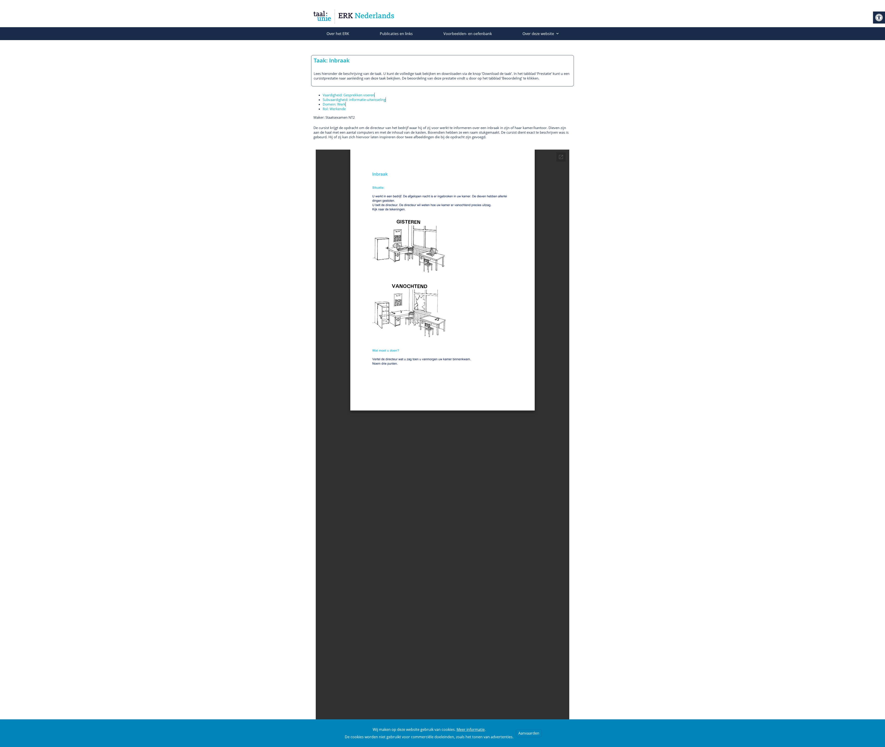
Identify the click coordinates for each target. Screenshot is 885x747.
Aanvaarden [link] (528, 733)
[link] (879, 18)
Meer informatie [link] (471, 729)
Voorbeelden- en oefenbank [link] (467, 33)
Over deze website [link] (538, 33)
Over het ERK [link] (338, 33)
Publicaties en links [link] (396, 33)
